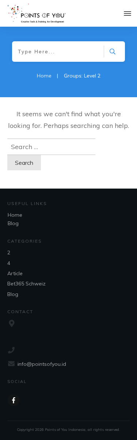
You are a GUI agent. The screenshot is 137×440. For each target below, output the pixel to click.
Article (15, 273)
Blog (13, 223)
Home (15, 215)
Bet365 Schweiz (26, 283)
